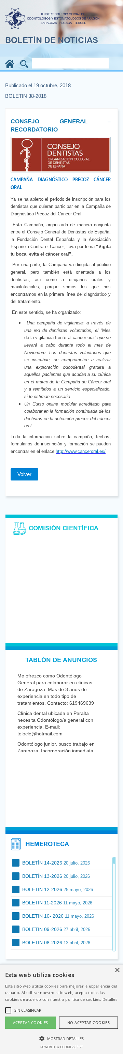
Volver (24, 474)
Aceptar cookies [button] (30, 1022)
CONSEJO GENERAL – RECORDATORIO (61, 125)
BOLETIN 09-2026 (55, 929)
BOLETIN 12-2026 (57, 889)
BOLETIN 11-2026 (56, 902)
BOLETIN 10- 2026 (57, 916)
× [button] (117, 970)
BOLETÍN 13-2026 (55, 876)
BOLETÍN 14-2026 (55, 863)
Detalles (109, 999)
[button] (61, 1038)
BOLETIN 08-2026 (55, 942)
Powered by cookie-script (61, 1047)
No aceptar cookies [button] (88, 1022)
